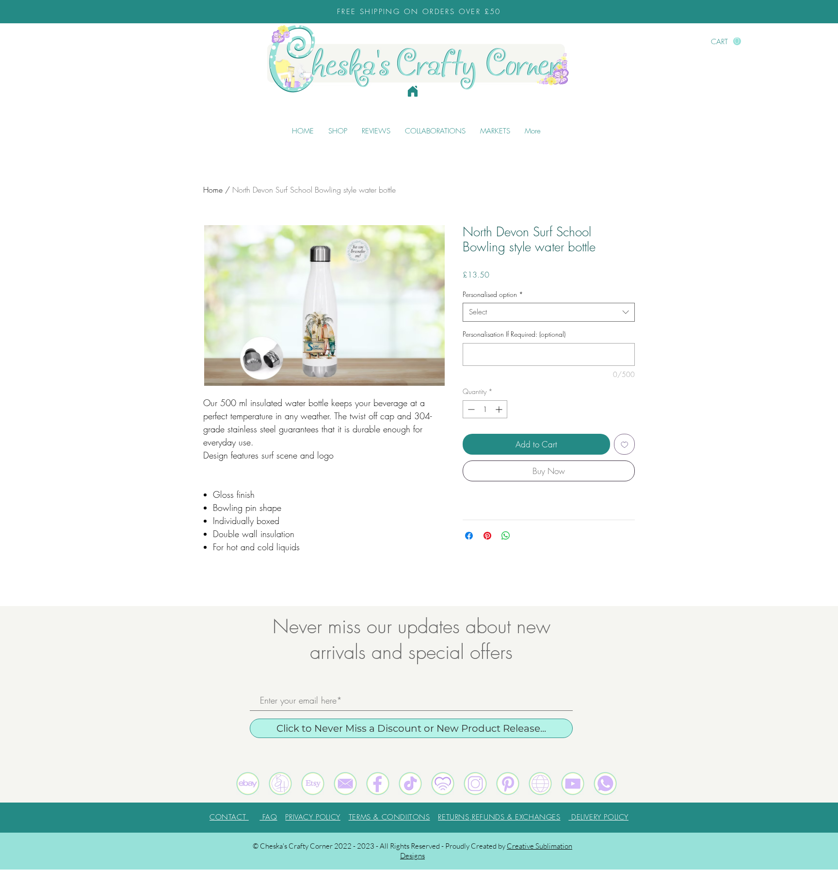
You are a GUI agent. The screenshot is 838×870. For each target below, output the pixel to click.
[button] (726, 41)
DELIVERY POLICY (598, 817)
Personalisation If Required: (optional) (514, 334)
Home (213, 189)
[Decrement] (470, 409)
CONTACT (229, 817)
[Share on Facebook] (469, 536)
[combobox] (549, 312)
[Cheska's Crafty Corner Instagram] (475, 784)
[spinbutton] (485, 409)
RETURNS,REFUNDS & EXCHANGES (499, 817)
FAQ (268, 817)
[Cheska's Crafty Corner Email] (345, 784)
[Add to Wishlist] (624, 444)
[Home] (412, 91)
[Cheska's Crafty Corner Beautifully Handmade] (280, 784)
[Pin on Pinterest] (487, 536)
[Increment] (500, 409)
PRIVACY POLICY (312, 817)
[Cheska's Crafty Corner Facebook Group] (378, 784)
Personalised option (493, 294)
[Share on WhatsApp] (506, 536)
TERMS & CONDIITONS (389, 817)
